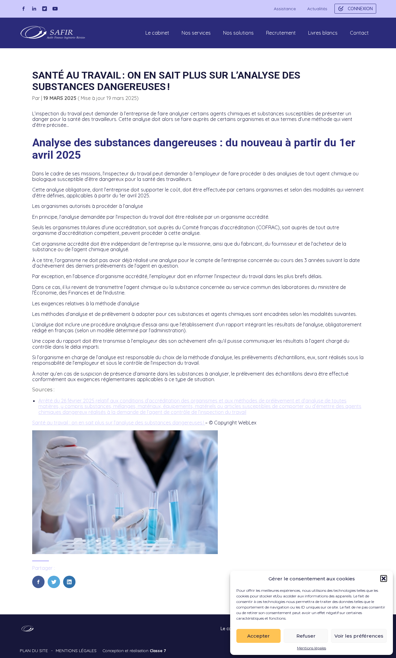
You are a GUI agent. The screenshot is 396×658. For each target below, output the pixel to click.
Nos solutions (238, 33)
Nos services (196, 33)
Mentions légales (311, 648)
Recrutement (281, 33)
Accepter (258, 636)
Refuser (306, 636)
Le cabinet (157, 33)
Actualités (317, 8)
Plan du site (34, 650)
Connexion (360, 8)
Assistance (285, 8)
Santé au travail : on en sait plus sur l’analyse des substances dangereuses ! (118, 422)
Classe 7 (158, 650)
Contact (359, 33)
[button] (384, 578)
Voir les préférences (358, 636)
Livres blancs (323, 33)
